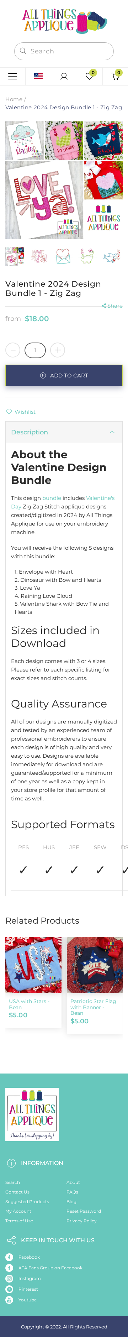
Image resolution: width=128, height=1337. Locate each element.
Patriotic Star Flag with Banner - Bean (93, 1007)
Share (115, 305)
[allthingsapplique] (64, 20)
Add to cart (69, 375)
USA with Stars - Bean (29, 1004)
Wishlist (25, 411)
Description (29, 432)
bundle (51, 498)
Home (13, 99)
